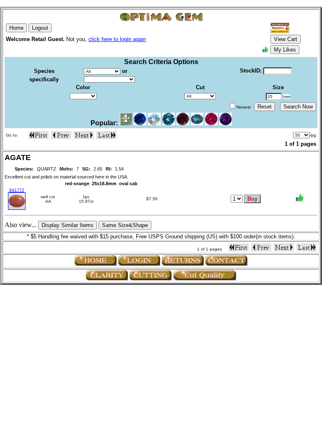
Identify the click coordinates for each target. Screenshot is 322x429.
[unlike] (299, 198)
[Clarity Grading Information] (107, 275)
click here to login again (117, 39)
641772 (16, 190)
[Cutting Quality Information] (150, 275)
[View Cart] (310, 199)
